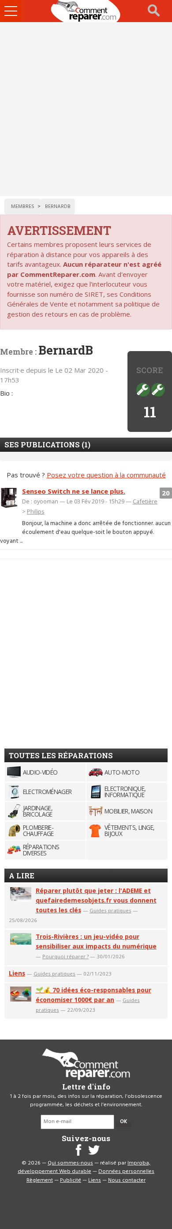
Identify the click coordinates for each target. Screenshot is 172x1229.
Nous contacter (127, 1180)
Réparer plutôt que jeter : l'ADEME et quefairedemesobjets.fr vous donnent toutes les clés (96, 900)
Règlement (39, 1180)
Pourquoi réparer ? (65, 956)
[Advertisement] (86, 109)
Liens (17, 973)
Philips (36, 511)
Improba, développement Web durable (84, 1167)
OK (123, 1121)
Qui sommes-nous (70, 1163)
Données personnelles (126, 1171)
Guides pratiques (110, 910)
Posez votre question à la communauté (106, 474)
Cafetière (145, 501)
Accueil (86, 11)
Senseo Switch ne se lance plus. (73, 491)
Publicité (70, 1180)
